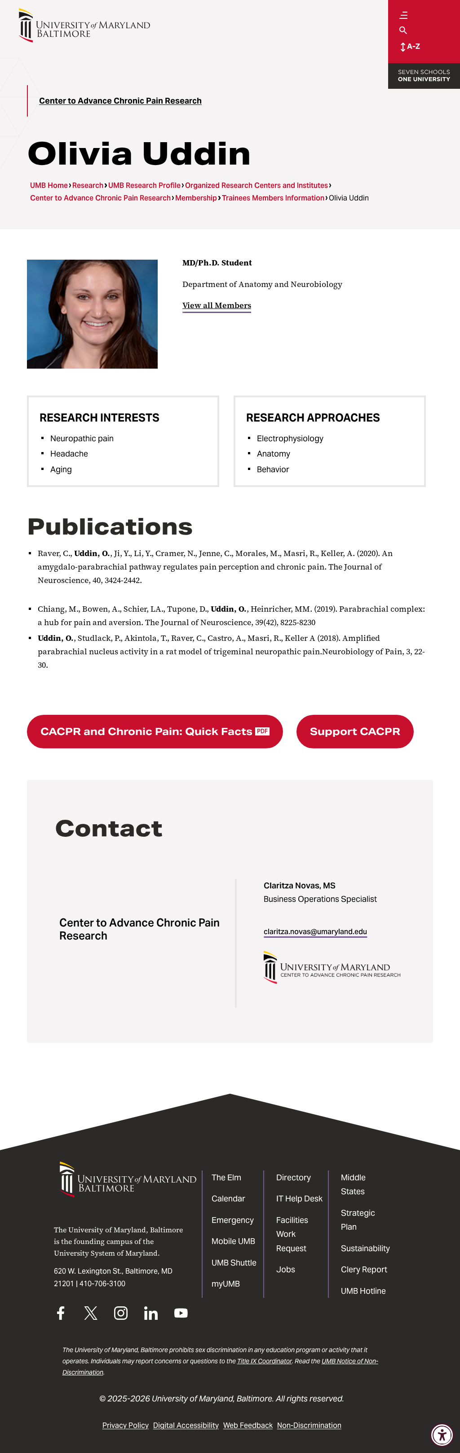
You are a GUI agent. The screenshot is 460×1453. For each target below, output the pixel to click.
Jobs (285, 1269)
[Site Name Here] (84, 25)
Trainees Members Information (273, 198)
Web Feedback (248, 1425)
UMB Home (49, 185)
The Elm (226, 1177)
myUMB (226, 1284)
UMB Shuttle (234, 1262)
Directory (293, 1177)
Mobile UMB (233, 1241)
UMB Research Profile (144, 185)
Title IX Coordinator (264, 1361)
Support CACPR (355, 731)
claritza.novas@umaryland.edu (315, 931)
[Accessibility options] (442, 1435)
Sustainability (365, 1248)
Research (87, 185)
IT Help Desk (299, 1198)
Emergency (233, 1220)
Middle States (353, 1184)
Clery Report (364, 1269)
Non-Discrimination (309, 1425)
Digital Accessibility (186, 1425)
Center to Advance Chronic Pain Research (120, 101)
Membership (196, 198)
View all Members (216, 305)
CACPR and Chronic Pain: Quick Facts (154, 731)
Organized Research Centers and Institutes (256, 185)
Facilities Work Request (292, 1234)
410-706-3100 (102, 1283)
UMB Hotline (363, 1291)
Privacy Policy (125, 1425)
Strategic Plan (358, 1220)
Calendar (228, 1198)
